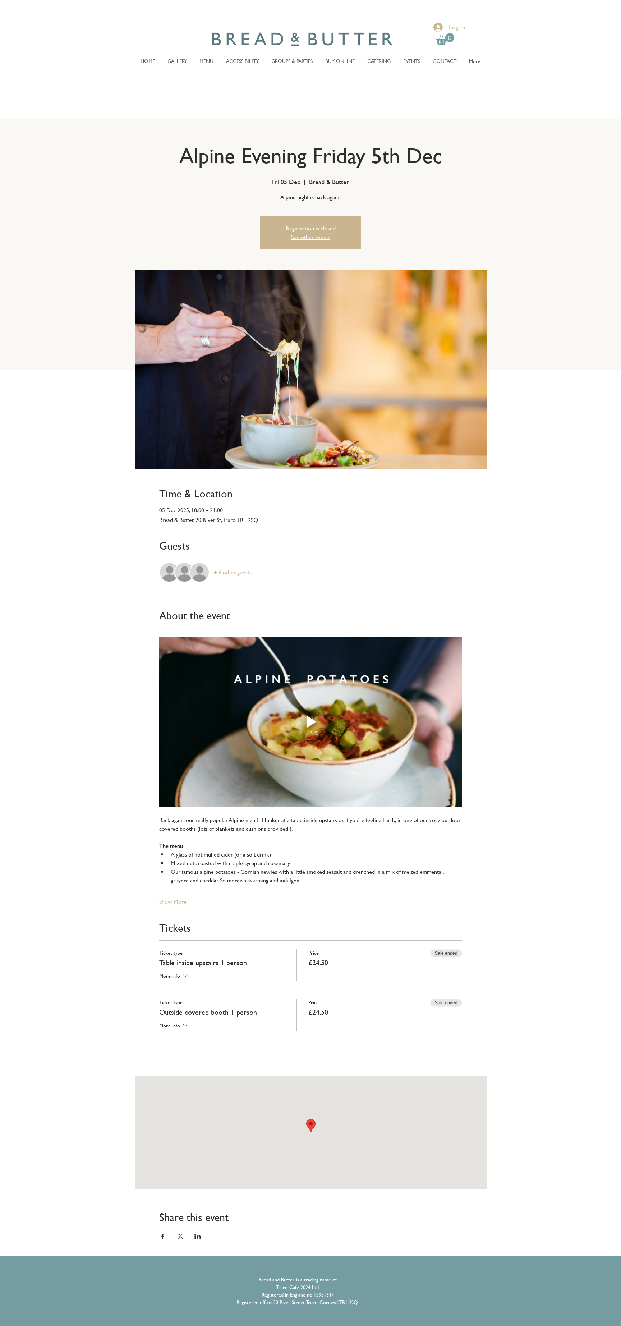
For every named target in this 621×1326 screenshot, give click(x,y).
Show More (173, 901)
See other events (310, 237)
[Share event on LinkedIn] (197, 1236)
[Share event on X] (180, 1236)
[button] (445, 39)
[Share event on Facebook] (162, 1236)
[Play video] (310, 722)
